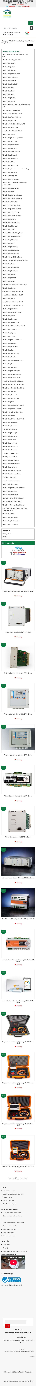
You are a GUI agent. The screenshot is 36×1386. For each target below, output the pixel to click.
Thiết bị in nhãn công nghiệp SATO (13, 124)
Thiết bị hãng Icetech (9, 439)
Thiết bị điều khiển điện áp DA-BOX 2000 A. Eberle (18, 591)
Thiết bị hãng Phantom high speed (13, 326)
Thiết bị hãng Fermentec (10, 395)
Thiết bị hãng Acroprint (9, 467)
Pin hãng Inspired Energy (10, 453)
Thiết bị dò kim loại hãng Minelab (13, 505)
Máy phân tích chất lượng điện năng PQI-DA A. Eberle (18, 919)
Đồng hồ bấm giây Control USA (12, 295)
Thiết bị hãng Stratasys (9, 148)
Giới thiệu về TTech (9, 1191)
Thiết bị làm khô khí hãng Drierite (13, 388)
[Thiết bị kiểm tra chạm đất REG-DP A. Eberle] (18, 739)
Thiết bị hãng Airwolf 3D (10, 127)
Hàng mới (7, 537)
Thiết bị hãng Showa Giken (11, 222)
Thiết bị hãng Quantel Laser (11, 377)
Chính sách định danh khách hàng (13, 1222)
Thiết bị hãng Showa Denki (11, 73)
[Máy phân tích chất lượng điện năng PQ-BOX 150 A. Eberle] (18, 1066)
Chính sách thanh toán (10, 1226)
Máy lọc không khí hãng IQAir (12, 501)
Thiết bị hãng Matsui (9, 219)
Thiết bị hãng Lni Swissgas (11, 371)
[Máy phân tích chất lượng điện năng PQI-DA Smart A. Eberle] (18, 943)
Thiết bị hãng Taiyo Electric (11, 329)
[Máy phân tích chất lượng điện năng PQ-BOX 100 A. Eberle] (18, 1150)
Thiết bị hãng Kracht (8, 274)
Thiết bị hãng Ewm (8, 264)
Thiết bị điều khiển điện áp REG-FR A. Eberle (18, 673)
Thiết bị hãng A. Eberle (10, 457)
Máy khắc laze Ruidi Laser (11, 110)
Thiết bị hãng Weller (8, 134)
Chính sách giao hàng (9, 1229)
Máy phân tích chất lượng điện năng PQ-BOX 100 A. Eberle (18, 1167)
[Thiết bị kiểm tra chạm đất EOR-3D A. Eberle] (18, 779)
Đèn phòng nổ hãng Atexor (11, 481)
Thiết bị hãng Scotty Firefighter (12, 408)
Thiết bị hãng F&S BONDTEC (12, 340)
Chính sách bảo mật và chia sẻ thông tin (15, 1251)
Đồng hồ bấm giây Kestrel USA (12, 302)
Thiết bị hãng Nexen (8, 288)
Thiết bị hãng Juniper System (11, 374)
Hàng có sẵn (7, 534)
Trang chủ (5, 41)
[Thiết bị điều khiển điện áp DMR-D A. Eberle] (18, 616)
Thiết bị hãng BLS (8, 514)
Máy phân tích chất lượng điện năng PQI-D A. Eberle (18, 878)
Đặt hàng (19, 596)
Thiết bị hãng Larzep (9, 120)
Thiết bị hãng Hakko (8, 63)
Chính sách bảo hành (9, 1236)
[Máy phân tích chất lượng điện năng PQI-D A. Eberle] (18, 861)
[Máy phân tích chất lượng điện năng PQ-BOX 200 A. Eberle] (18, 1107)
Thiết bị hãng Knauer (9, 277)
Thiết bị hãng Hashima (9, 450)
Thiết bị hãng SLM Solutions (11, 151)
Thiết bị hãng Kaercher (9, 436)
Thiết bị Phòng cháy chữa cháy (12, 412)
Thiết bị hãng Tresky (9, 336)
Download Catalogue (9, 1204)
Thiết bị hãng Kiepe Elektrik (11, 463)
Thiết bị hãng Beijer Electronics (12, 236)
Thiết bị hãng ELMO (8, 415)
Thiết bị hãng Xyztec (9, 333)
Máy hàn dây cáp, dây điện (11, 60)
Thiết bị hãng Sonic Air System (12, 195)
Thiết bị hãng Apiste (8, 101)
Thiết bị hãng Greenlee (9, 141)
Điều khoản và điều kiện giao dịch (13, 1194)
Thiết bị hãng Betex (8, 91)
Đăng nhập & (11, 32)
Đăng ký (17, 32)
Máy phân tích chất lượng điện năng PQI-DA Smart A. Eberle (18, 960)
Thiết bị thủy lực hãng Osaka (12, 113)
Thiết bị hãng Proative (9, 357)
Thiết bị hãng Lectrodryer (10, 144)
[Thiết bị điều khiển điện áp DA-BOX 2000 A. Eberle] (18, 575)
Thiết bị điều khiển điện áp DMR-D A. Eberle (18, 632)
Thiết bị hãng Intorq (8, 281)
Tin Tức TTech (7, 1197)
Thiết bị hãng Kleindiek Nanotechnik (13, 488)
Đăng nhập (6, 1244)
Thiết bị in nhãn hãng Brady (11, 205)
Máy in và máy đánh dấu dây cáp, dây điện (15, 55)
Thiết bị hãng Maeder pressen (12, 312)
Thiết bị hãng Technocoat (10, 179)
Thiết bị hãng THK (8, 229)
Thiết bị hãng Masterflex (10, 247)
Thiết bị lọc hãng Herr (9, 176)
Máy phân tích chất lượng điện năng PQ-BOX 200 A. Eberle (18, 1124)
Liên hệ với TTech (8, 1200)
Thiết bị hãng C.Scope (9, 433)
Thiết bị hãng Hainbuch (9, 271)
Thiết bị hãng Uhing (8, 162)
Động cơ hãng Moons (9, 429)
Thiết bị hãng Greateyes (10, 346)
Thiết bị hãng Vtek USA (10, 202)
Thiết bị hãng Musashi (9, 155)
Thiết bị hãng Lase (8, 350)
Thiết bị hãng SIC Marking (10, 188)
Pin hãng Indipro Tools (9, 477)
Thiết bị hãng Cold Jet (9, 443)
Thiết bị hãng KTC (8, 364)
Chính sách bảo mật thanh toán (12, 1216)
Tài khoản (10, 34)
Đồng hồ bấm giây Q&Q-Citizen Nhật (14, 284)
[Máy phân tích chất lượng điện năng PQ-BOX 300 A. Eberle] (18, 1025)
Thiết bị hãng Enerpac (9, 70)
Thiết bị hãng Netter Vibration (11, 470)
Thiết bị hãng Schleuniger (10, 460)
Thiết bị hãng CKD (8, 191)
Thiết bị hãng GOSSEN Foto (11, 521)
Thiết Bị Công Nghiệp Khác (19, 41)
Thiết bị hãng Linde (8, 298)
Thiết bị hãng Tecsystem (10, 524)
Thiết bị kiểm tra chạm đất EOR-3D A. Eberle (18, 796)
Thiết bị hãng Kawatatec (10, 422)
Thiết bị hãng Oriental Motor (11, 474)
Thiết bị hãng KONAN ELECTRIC (13, 419)
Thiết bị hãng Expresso (9, 172)
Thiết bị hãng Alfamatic (9, 309)
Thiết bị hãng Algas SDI (10, 158)
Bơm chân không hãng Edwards (13, 381)
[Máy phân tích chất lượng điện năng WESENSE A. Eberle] (18, 984)
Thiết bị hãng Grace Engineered (12, 138)
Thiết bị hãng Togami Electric (11, 215)
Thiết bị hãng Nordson (9, 319)
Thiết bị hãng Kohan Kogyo (11, 353)
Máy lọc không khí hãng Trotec (12, 233)
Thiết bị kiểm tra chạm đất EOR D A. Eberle (18, 837)
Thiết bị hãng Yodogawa (10, 77)
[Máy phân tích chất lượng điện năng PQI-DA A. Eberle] (18, 902)
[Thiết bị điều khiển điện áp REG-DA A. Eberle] (18, 698)
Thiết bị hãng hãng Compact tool (13, 384)
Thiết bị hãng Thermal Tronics (12, 209)
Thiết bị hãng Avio (8, 94)
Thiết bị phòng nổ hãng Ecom (12, 257)
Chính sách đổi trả (8, 1232)
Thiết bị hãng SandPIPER (10, 253)
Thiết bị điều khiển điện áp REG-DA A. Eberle (18, 714)
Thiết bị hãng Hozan (8, 98)
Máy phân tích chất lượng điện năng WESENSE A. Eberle (18, 1001)
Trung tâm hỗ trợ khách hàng (12, 1212)
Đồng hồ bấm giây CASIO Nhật (12, 291)
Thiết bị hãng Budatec (9, 343)
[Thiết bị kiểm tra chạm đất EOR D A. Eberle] (18, 820)
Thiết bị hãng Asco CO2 (10, 446)
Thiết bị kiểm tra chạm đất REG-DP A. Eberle (18, 755)
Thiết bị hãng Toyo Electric (10, 212)
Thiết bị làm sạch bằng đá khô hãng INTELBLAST (14, 183)
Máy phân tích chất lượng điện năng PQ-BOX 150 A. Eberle (18, 1083)
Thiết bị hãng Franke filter (10, 267)
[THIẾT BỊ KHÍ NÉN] (18, 548)
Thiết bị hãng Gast (8, 243)
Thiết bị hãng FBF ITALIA (10, 398)
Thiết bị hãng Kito (8, 87)
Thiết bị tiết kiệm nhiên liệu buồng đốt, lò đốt (16, 105)
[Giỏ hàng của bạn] (27, 33)
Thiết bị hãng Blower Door (10, 322)
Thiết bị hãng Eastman (9, 491)
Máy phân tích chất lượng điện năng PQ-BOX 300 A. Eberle (18, 1042)
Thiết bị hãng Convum (9, 426)
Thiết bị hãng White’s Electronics (12, 360)
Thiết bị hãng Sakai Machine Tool (13, 405)
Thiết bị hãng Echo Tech (10, 517)
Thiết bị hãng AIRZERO (10, 165)
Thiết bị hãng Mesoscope (10, 484)
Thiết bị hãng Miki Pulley (10, 84)
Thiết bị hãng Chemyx (9, 367)
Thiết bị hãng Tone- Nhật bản (11, 117)
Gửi (8, 1326)
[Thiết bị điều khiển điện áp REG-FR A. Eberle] (18, 657)
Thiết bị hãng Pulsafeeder (10, 250)
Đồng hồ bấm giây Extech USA (12, 305)
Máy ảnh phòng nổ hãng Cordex (13, 498)
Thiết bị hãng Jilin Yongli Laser (12, 198)
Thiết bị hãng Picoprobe (10, 494)
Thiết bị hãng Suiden (9, 80)
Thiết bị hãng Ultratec (9, 391)
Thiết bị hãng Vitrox (8, 315)
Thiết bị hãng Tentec (8, 67)
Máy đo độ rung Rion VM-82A (24, 1372)
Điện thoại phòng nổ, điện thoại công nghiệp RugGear (14, 509)
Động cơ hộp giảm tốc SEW (12, 131)
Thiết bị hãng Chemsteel (10, 240)
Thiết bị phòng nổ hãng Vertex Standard (15, 260)
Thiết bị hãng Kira (8, 402)
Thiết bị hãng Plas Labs (10, 226)
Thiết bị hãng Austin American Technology (15, 169)
